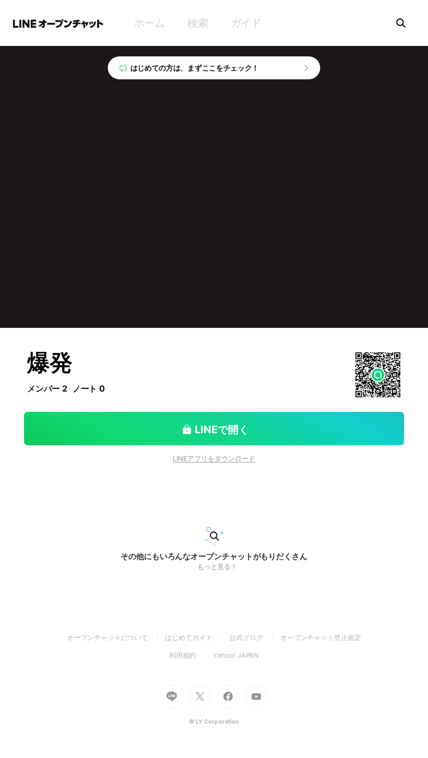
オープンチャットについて (116, 637)
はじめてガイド (197, 637)
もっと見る (214, 566)
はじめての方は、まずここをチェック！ (194, 67)
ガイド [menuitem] (246, 23)
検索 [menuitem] (197, 23)
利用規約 (191, 655)
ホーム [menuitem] (149, 23)
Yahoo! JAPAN (236, 655)
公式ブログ (254, 637)
